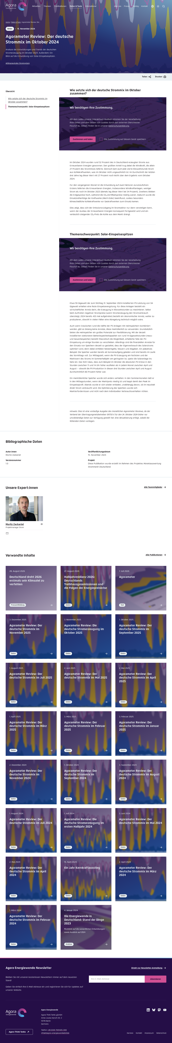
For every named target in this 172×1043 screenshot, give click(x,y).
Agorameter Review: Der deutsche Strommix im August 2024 (139, 774)
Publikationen (60, 6)
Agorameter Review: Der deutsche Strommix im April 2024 (27, 871)
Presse (127, 6)
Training (135, 6)
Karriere (130, 1033)
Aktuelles (36, 6)
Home (8, 22)
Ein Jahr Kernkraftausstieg (82, 867)
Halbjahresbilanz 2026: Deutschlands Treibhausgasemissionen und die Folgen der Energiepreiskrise (85, 583)
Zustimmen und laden (83, 139)
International (90, 6)
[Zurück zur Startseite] (16, 6)
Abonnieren (155, 979)
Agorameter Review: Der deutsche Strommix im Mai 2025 (85, 676)
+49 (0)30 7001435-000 (57, 1030)
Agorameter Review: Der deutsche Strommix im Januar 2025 (139, 726)
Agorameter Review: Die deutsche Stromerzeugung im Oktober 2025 (84, 629)
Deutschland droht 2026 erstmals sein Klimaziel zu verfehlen (26, 581)
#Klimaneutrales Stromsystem (18, 63)
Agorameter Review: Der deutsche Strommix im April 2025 (137, 678)
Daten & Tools (76, 6)
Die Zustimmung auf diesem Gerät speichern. (125, 139)
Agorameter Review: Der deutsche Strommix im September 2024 (80, 774)
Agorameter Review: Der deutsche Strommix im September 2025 (135, 629)
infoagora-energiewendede (55, 1033)
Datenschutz (161, 1033)
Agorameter (127, 577)
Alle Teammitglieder (153, 487)
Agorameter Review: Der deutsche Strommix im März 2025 (28, 726)
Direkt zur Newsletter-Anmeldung (146, 968)
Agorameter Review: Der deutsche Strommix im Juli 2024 (30, 821)
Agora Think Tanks (17, 1032)
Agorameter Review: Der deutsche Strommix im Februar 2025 (84, 726)
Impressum (149, 1033)
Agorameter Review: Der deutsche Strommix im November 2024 (25, 774)
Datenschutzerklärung (118, 126)
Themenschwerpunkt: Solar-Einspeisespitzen (28, 107)
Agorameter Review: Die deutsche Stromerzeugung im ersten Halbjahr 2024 (84, 823)
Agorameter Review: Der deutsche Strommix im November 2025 (25, 629)
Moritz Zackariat (15, 524)
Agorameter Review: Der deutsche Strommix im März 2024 (137, 871)
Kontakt (144, 6)
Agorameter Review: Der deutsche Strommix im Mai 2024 (140, 821)
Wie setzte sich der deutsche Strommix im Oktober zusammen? (27, 100)
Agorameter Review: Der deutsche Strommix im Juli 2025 (30, 676)
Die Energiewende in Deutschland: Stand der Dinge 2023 (84, 920)
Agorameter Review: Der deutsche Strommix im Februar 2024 (29, 920)
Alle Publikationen (154, 555)
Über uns (117, 6)
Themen (47, 6)
